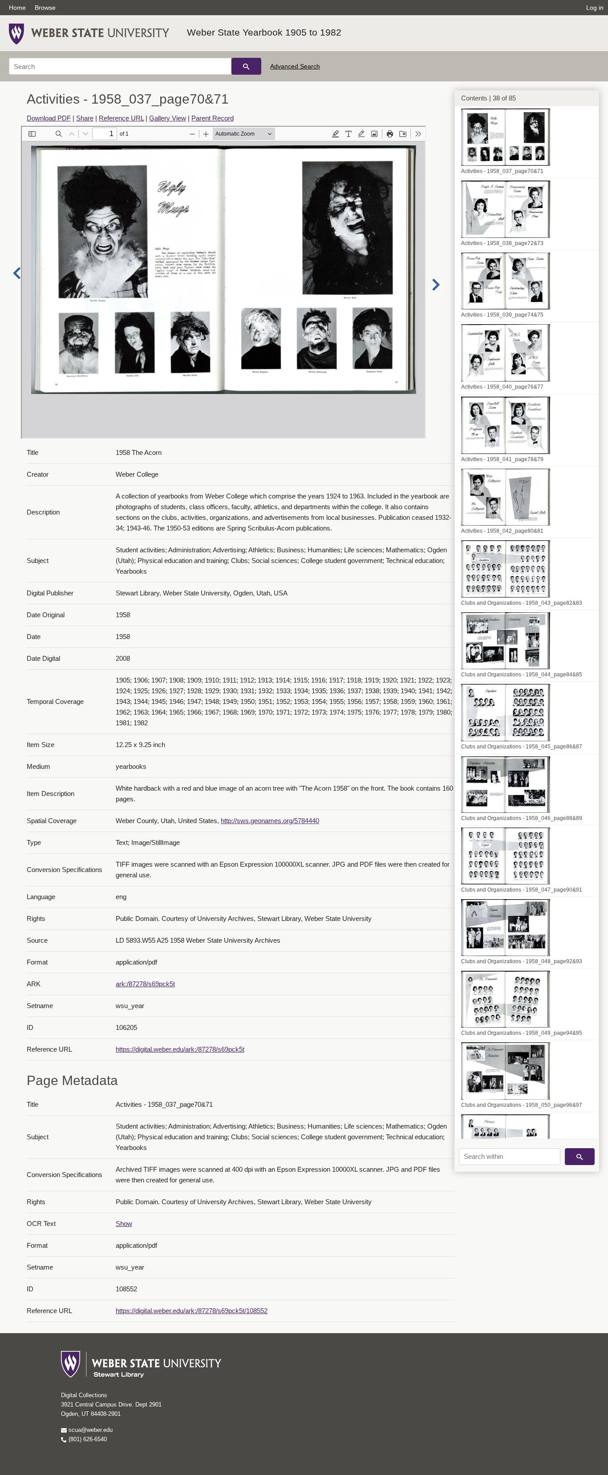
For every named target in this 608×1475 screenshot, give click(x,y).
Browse (45, 7)
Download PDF (49, 118)
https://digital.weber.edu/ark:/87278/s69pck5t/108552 (192, 1310)
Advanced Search (295, 66)
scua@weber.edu (90, 1430)
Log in (595, 7)
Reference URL (121, 118)
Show (124, 1223)
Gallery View (167, 118)
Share (84, 118)
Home (17, 7)
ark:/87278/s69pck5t (145, 984)
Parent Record (212, 118)
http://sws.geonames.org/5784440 (270, 820)
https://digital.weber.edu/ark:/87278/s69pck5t (180, 1049)
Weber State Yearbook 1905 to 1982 (264, 32)
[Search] (246, 66)
